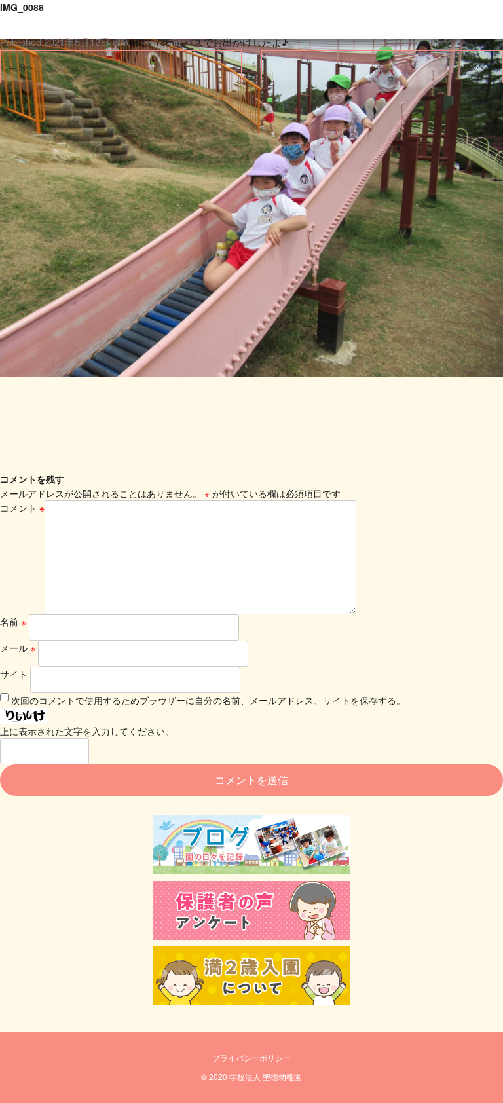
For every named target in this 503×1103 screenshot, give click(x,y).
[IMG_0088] (251, 188)
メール (17, 647)
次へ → (481, 66)
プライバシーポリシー (251, 1057)
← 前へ (21, 66)
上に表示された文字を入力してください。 (87, 731)
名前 (13, 621)
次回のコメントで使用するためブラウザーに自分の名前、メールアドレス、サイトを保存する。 (208, 700)
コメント (22, 507)
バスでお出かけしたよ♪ (235, 41)
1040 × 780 (147, 41)
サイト (14, 674)
